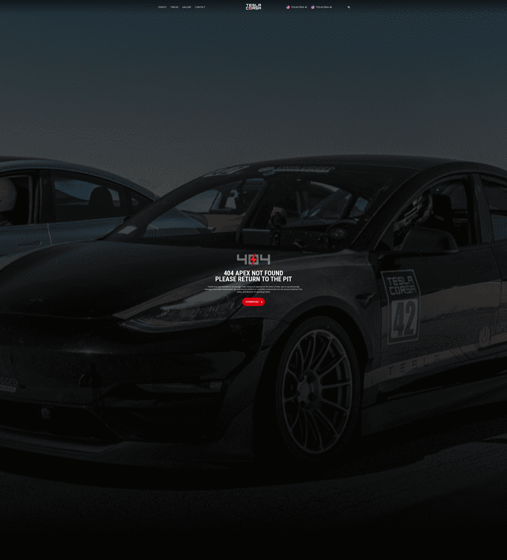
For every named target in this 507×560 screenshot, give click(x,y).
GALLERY (186, 7)
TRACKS (174, 7)
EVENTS (162, 7)
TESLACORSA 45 (299, 7)
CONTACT (200, 7)
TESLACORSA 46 (324, 7)
